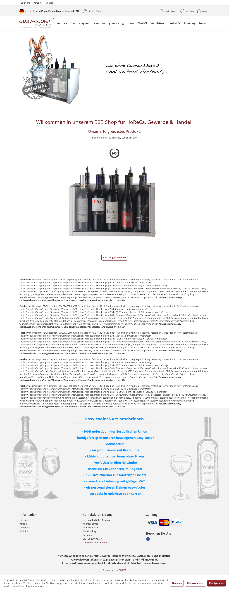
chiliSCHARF (121, 570)
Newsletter (25, 527)
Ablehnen (177, 583)
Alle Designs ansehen (114, 257)
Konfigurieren (216, 583)
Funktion (49, 2)
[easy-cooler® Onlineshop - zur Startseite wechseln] (36, 23)
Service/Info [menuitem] (94, 11)
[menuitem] (167, 10)
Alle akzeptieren (195, 583)
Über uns (25, 2)
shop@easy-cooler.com (95, 542)
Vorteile (37, 2)
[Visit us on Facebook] (148, 539)
